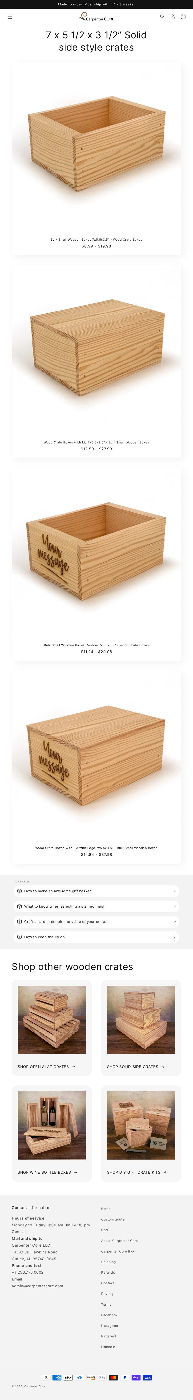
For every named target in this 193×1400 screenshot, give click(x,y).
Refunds (108, 1272)
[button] (10, 17)
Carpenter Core (34, 1386)
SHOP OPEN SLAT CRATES (43, 1066)
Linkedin (108, 1347)
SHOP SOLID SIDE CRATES (132, 1066)
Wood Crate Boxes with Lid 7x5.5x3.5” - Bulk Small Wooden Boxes (96, 442)
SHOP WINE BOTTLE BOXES (44, 1172)
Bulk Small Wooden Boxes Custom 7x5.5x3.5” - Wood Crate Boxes (96, 645)
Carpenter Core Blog (118, 1251)
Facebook (109, 1315)
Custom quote (113, 1219)
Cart (104, 1230)
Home (106, 1209)
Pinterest (108, 1336)
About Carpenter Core (119, 1241)
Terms (106, 1304)
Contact (107, 1283)
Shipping (108, 1262)
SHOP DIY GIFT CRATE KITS (133, 1172)
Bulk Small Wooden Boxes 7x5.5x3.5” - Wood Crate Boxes (96, 239)
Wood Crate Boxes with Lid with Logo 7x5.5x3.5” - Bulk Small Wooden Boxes (96, 848)
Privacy (107, 1294)
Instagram (109, 1326)
